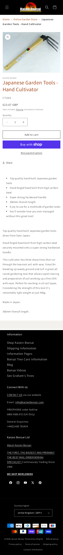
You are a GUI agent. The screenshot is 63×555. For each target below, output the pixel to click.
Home (6, 19)
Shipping (19, 109)
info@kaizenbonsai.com (29, 402)
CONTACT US (14, 395)
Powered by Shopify (34, 539)
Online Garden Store (25, 19)
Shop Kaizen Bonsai (20, 343)
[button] (7, 7)
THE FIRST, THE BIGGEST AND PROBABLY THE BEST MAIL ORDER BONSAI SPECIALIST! (31, 457)
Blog (10, 365)
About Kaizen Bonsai (19, 445)
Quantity (7, 115)
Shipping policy (50, 544)
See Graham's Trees (20, 376)
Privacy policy (15, 544)
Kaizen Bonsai (18, 539)
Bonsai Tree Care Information (27, 359)
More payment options (31, 153)
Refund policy (52, 539)
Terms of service (32, 544)
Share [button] (9, 162)
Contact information (33, 549)
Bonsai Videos (16, 370)
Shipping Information (21, 348)
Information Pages (19, 354)
